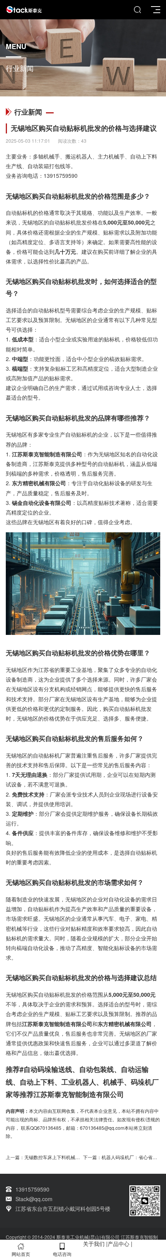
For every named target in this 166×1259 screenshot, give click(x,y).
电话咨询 (62, 1254)
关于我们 (94, 1243)
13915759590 (61, 175)
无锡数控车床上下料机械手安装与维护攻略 (68, 1157)
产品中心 (118, 1243)
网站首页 (21, 1254)
